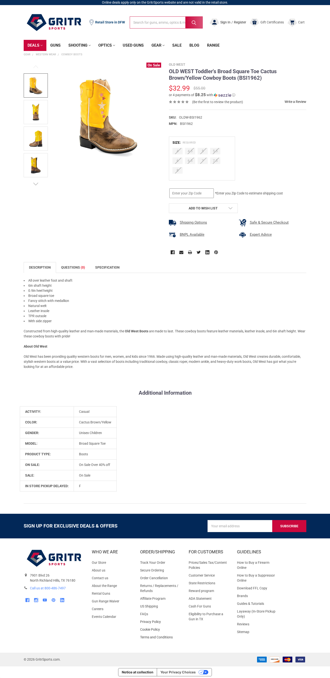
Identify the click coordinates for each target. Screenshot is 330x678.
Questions (73, 267)
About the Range (104, 586)
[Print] (190, 252)
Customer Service (202, 575)
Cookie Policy (160, 629)
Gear (156, 45)
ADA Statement (200, 598)
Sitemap (243, 632)
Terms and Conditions (160, 637)
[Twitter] (198, 252)
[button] (202, 95)
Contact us (100, 578)
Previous (36, 67)
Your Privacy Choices (178, 672)
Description (40, 267)
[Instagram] (36, 600)
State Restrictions (202, 583)
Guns (55, 45)
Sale (177, 45)
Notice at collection (137, 672)
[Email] (181, 252)
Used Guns (133, 45)
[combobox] (166, 22)
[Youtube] (45, 600)
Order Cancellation (154, 578)
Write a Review (295, 102)
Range (213, 45)
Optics (105, 45)
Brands (242, 596)
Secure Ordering (152, 570)
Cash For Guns (200, 606)
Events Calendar (104, 617)
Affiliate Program (152, 598)
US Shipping (149, 606)
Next (36, 184)
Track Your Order (152, 562)
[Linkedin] (207, 252)
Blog (194, 45)
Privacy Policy (160, 621)
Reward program (201, 591)
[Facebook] (172, 252)
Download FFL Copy (252, 588)
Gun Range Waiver (105, 601)
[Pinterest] (216, 252)
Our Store (99, 562)
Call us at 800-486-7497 (48, 588)
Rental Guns (101, 593)
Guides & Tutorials (250, 604)
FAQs (144, 614)
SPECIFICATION (107, 267)
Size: (184, 142)
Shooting (77, 45)
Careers (97, 609)
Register (240, 22)
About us (98, 570)
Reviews (243, 624)
